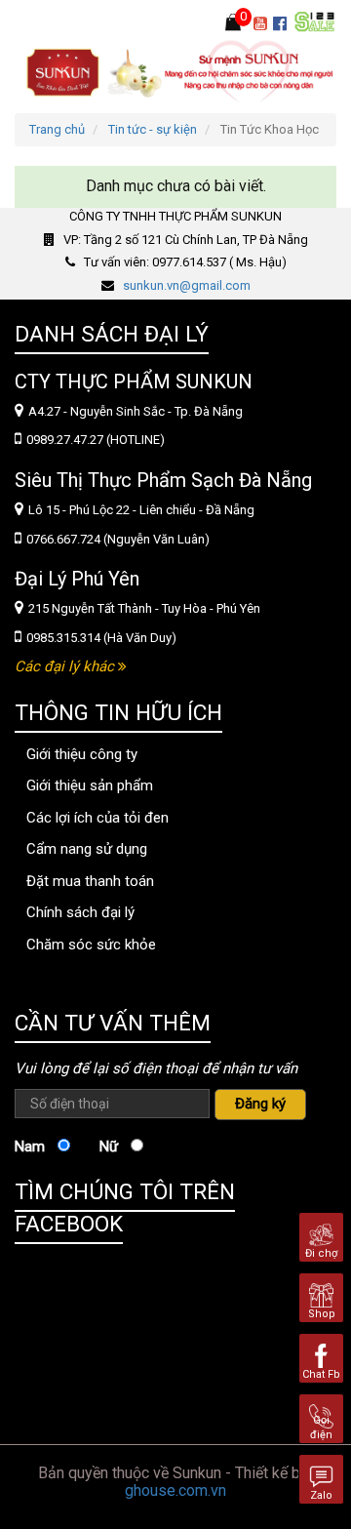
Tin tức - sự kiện (152, 129)
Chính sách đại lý (80, 912)
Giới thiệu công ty (81, 754)
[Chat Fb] (321, 1356)
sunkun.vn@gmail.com (187, 285)
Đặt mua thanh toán (90, 881)
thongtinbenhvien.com (77, 978)
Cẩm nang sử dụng (86, 849)
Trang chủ (57, 129)
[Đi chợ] (321, 1235)
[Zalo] (321, 1477)
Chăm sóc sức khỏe (91, 944)
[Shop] (321, 1296)
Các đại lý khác (66, 666)
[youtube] (263, 25)
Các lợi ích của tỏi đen (97, 817)
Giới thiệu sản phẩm (89, 785)
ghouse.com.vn (175, 1490)
